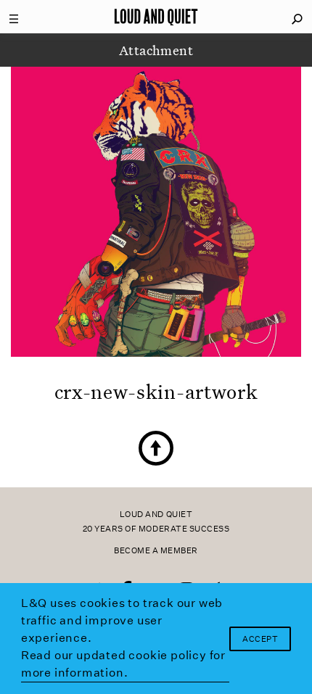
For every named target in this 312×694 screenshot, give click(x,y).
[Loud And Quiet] (156, 16)
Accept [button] (260, 639)
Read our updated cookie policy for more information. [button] (123, 663)
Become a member (156, 550)
